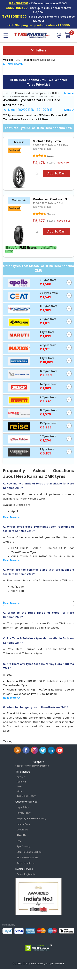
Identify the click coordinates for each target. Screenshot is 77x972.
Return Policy (23, 824)
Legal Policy (23, 807)
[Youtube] (59, 750)
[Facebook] (26, 750)
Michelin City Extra (47, 141)
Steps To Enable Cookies (29, 852)
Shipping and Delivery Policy (31, 818)
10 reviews (51, 214)
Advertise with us (25, 863)
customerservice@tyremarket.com (32, 765)
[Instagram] (34, 750)
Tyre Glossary (24, 846)
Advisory (21, 777)
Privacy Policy (24, 813)
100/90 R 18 (26, 109)
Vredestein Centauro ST (51, 199)
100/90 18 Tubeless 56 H (48, 203)
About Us (21, 835)
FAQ (19, 841)
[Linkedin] (51, 750)
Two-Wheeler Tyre (42, 149)
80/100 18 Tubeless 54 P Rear (51, 145)
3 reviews (50, 156)
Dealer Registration (26, 874)
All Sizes (9, 109)
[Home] (32, 35)
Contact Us (22, 829)
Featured (21, 781)
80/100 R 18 (45, 109)
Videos (20, 791)
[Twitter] (42, 750)
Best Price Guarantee (27, 857)
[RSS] (17, 750)
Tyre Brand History (26, 796)
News (19, 786)
